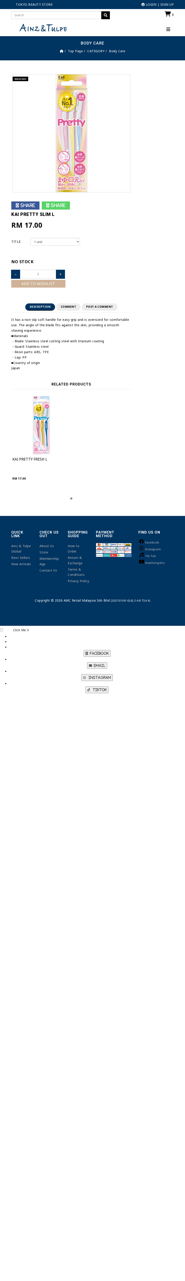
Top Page (75, 51)
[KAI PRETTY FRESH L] (41, 425)
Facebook (152, 542)
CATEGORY (95, 51)
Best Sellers (20, 557)
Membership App (49, 561)
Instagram (153, 549)
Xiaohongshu (155, 563)
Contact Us (48, 570)
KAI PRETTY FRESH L (29, 459)
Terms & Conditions (76, 572)
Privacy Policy (78, 581)
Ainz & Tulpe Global (21, 548)
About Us (46, 546)
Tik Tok (150, 556)
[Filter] (105, 15)
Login (150, 4)
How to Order (73, 548)
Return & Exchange (75, 560)
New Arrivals (21, 564)
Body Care (117, 51)
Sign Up (167, 4)
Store (43, 552)
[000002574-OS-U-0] (71, 133)
